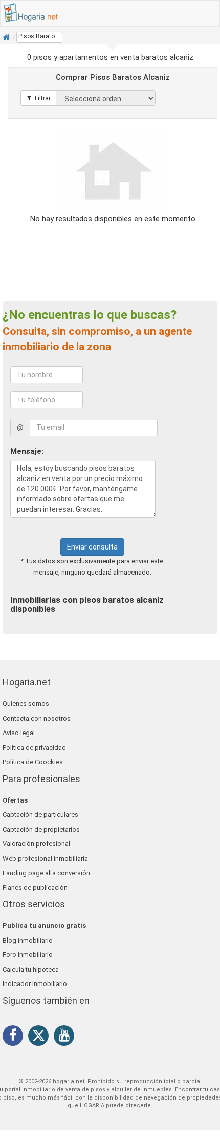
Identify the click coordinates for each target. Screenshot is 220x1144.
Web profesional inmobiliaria (45, 858)
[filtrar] (38, 98)
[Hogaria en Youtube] (66, 1037)
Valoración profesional (36, 844)
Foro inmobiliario (28, 954)
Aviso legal (19, 733)
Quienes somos (26, 703)
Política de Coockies (33, 762)
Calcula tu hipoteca (31, 969)
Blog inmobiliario (28, 940)
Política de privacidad (34, 747)
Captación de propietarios (41, 829)
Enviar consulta (92, 547)
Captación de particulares (40, 814)
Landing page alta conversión (46, 873)
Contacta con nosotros (37, 718)
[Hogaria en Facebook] (15, 1037)
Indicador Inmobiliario (35, 984)
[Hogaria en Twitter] (41, 1037)
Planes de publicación (35, 887)
